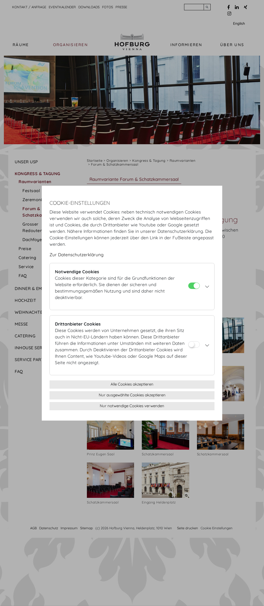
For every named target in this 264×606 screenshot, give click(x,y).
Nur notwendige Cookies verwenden (132, 405)
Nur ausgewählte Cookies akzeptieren (132, 394)
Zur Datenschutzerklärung (77, 254)
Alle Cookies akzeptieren (132, 384)
